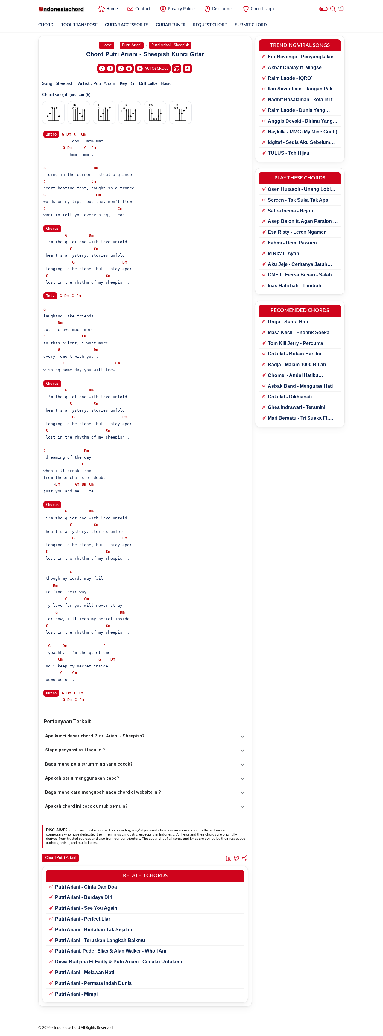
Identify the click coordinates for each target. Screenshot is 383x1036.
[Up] (125, 68)
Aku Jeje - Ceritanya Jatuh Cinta (297, 265)
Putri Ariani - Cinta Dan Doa (86, 886)
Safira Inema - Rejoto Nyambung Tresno (291, 211)
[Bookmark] (187, 68)
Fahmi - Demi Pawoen (292, 242)
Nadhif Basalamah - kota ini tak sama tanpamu (303, 100)
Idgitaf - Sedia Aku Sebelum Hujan (299, 143)
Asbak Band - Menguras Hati (300, 386)
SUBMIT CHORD (251, 25)
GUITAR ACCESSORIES (126, 25)
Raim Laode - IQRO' (290, 78)
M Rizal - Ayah (283, 253)
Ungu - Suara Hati (288, 321)
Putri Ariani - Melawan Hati (84, 972)
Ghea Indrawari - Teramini (296, 407)
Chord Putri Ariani (60, 858)
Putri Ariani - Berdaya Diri (83, 897)
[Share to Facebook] (228, 858)
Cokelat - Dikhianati (290, 396)
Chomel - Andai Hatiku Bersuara (293, 376)
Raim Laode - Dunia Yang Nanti (296, 111)
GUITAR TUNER (171, 25)
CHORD (46, 25)
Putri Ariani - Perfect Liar (82, 918)
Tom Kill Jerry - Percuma (295, 343)
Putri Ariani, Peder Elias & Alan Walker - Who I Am (110, 950)
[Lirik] (176, 68)
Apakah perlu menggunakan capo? (82, 778)
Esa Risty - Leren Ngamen (297, 232)
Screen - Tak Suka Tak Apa (298, 200)
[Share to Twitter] (236, 858)
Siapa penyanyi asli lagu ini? (75, 750)
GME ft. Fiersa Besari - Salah (300, 274)
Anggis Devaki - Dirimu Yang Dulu (300, 121)
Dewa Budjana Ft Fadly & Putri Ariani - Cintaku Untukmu (118, 961)
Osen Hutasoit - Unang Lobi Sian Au (299, 190)
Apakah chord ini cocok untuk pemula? (86, 806)
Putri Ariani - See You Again (86, 908)
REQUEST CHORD (210, 25)
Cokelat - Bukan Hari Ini (294, 353)
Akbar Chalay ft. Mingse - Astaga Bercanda (296, 68)
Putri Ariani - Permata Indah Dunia (93, 983)
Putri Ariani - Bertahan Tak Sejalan (93, 929)
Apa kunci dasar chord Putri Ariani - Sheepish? (95, 736)
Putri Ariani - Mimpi (76, 994)
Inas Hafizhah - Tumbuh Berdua (294, 286)
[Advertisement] (191, 1028)
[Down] (106, 68)
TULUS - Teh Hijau (288, 153)
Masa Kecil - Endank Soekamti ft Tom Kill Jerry (302, 333)
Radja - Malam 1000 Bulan (297, 364)
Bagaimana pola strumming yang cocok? (89, 764)
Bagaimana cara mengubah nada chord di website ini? (103, 792)
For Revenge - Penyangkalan (301, 56)
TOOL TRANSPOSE (79, 25)
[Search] (333, 8)
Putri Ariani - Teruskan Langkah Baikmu (100, 940)
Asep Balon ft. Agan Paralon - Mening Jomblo (301, 222)
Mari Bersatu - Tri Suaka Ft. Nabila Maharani (298, 419)
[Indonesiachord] (61, 9)
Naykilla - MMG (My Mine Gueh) (302, 131)
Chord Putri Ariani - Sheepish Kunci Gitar (145, 54)
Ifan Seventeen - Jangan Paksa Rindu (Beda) (303, 89)
